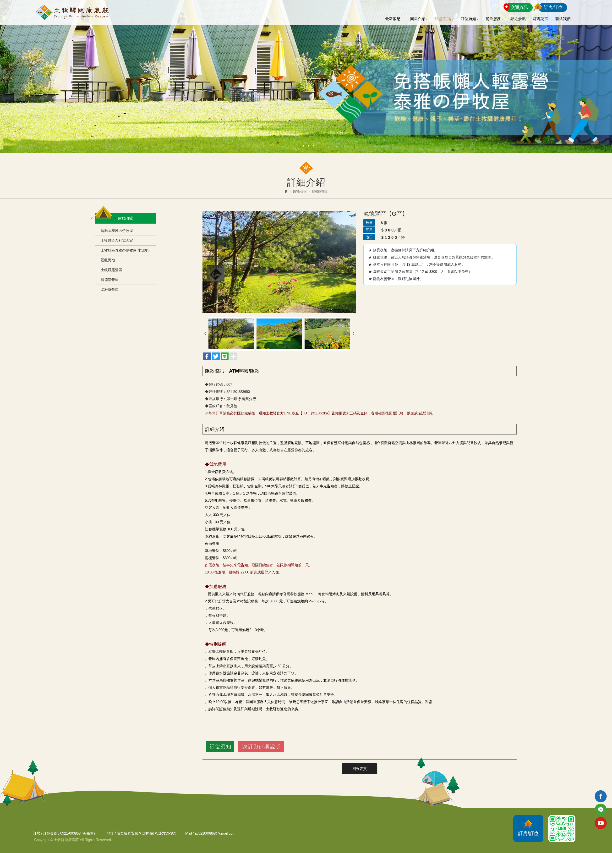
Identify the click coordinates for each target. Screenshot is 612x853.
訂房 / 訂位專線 (45, 833)
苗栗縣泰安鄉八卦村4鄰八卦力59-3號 (146, 833)
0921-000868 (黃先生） (78, 833)
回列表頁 (359, 769)
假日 (369, 237)
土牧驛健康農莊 (72, 12)
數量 (369, 222)
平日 (369, 230)
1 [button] (298, 145)
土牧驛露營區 (111, 270)
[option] (306, 76)
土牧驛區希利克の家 (117, 240)
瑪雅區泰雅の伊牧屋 (117, 231)
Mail (188, 833)
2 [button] (303, 145)
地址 (110, 833)
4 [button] (313, 145)
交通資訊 (519, 7)
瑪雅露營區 (110, 289)
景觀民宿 (108, 260)
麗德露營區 (110, 280)
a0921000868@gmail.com (215, 833)
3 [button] (308, 145)
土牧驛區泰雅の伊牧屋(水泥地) (125, 250)
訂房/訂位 (553, 7)
